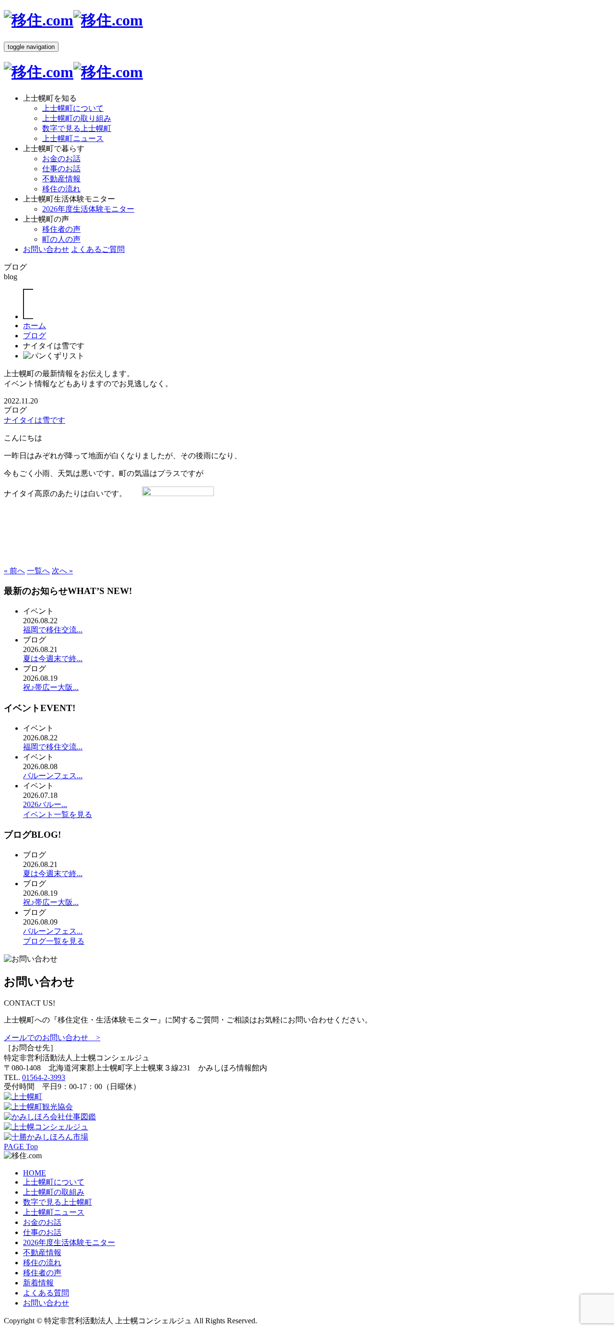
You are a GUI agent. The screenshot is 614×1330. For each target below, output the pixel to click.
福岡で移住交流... (53, 630)
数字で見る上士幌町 (76, 128)
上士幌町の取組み (53, 1192)
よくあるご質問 (98, 249)
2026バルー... (45, 804)
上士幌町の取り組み (76, 118)
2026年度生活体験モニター (88, 209)
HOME (34, 1173)
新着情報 (38, 1283)
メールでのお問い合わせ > (52, 1037)
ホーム (34, 325)
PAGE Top (21, 1146)
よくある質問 (46, 1293)
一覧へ (38, 571)
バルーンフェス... (53, 776)
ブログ (34, 336)
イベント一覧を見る (57, 814)
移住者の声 (61, 229)
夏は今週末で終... (53, 658)
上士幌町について (73, 108)
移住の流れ (61, 189)
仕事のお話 (61, 169)
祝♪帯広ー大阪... (51, 687)
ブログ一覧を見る (53, 941)
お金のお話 (61, 158)
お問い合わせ (46, 249)
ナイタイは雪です (34, 420)
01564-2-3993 (43, 1077)
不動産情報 (61, 179)
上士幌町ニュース (73, 138)
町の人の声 (61, 239)
